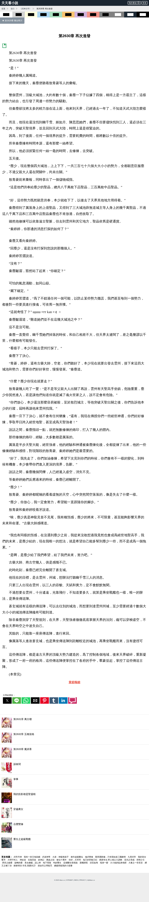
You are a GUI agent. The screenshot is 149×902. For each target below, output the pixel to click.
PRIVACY (82, 880)
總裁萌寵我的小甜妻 (63, 865)
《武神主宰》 (25, 9)
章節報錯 (74, 682)
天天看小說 (9, 3)
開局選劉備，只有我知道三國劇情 (110, 857)
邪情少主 (140, 860)
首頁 (3, 9)
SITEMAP (69, 880)
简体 (144, 3)
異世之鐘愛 (7, 863)
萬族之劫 (50, 860)
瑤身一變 (104, 863)
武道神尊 (46, 857)
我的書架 (133, 3)
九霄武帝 (132, 857)
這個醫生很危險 (70, 863)
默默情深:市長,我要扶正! (25, 865)
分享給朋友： (9, 695)
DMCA (76, 880)
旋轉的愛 (18, 863)
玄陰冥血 (32, 860)
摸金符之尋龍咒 (45, 865)
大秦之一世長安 (135, 863)
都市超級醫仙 (77, 857)
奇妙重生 (57, 863)
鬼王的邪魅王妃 (90, 860)
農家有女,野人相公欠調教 (111, 860)
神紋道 (23, 860)
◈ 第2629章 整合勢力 (12, 20)
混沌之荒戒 (129, 860)
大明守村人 (13, 860)
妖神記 (41, 860)
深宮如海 (94, 863)
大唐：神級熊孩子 (60, 857)
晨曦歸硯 (84, 863)
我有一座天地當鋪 (32, 857)
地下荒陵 (47, 863)
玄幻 (12, 9)
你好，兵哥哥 (75, 860)
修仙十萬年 (61, 860)
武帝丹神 (18, 857)
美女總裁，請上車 (33, 863)
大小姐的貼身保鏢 (118, 863)
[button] (7, 700)
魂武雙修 (89, 857)
